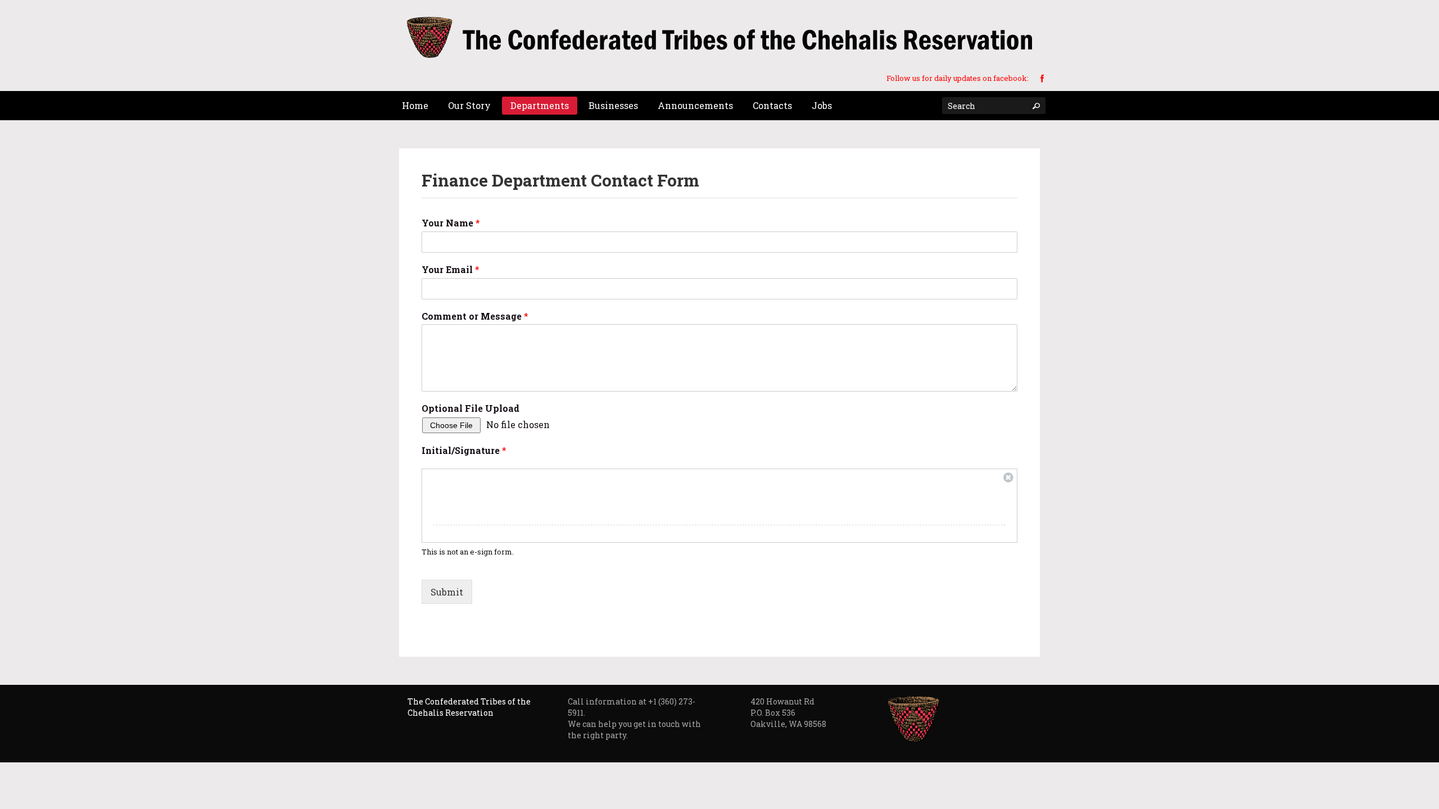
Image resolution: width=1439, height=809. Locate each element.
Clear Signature (1008, 477)
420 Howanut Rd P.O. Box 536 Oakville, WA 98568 (788, 712)
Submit (447, 592)
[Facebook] (1042, 77)
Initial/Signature (464, 450)
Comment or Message (475, 316)
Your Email (450, 269)
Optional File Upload (470, 408)
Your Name (451, 223)
